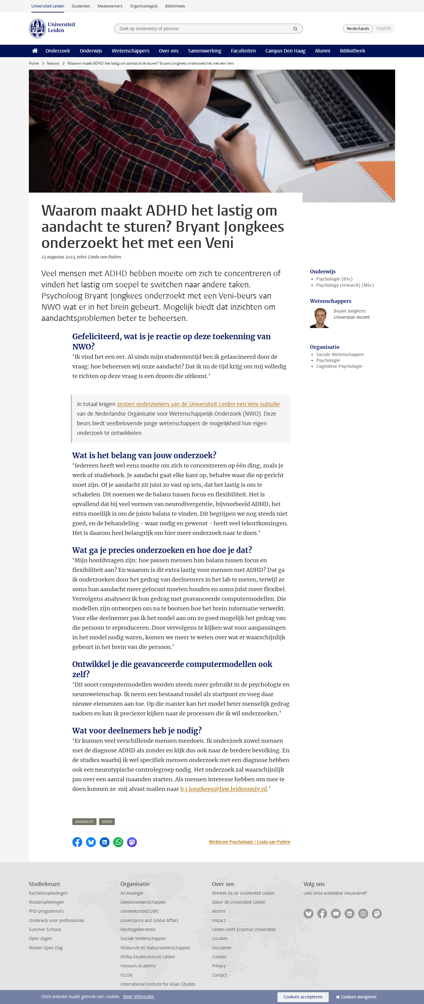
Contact (219, 975)
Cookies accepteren (303, 997)
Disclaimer (222, 948)
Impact (218, 921)
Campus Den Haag (285, 51)
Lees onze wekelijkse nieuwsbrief (335, 893)
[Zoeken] (295, 29)
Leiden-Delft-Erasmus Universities (244, 930)
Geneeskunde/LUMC (139, 911)
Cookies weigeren (359, 997)
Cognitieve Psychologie (339, 366)
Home (34, 63)
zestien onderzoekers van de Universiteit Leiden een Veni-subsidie (198, 404)
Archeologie (131, 893)
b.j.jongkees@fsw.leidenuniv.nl (223, 788)
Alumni (322, 51)
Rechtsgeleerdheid (138, 930)
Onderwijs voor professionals (56, 921)
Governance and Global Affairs (149, 921)
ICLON (126, 975)
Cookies (219, 957)
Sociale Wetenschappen (340, 355)
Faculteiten (243, 51)
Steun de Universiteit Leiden (238, 902)
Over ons (168, 51)
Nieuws (53, 63)
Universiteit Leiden (47, 6)
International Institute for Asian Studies (157, 984)
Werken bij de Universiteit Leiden (243, 893)
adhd (107, 821)
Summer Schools (45, 930)
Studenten (81, 6)
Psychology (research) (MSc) (345, 285)
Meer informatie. (139, 997)
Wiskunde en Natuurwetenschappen (155, 948)
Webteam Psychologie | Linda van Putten (249, 842)
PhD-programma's (46, 911)
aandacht (84, 821)
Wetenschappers (130, 51)
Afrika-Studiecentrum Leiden (147, 957)
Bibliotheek (175, 6)
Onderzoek (58, 51)
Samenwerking (204, 51)
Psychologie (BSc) (334, 279)
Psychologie (328, 360)
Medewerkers (110, 6)
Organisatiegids (144, 6)
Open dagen (40, 939)
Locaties (220, 939)
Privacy (219, 966)
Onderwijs (91, 51)
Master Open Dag (46, 948)
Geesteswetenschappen (143, 902)
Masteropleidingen (46, 902)
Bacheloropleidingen (48, 893)
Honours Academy (138, 966)
